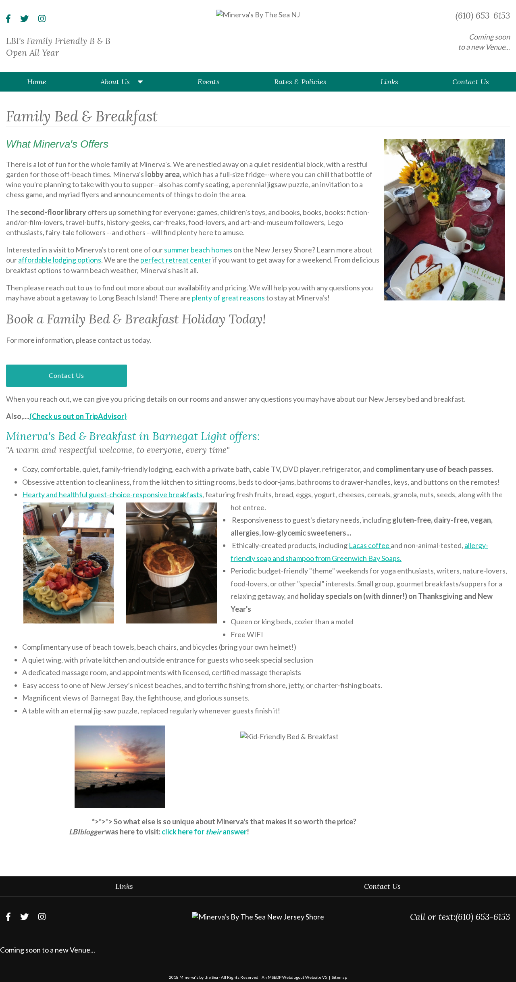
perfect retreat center (175, 259)
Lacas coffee (370, 545)
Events (209, 81)
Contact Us (470, 81)
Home (36, 81)
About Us (115, 81)
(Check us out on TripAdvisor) (78, 416)
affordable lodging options (59, 259)
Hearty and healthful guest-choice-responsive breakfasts (112, 494)
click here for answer (204, 831)
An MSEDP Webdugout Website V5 (294, 977)
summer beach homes (198, 249)
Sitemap (339, 977)
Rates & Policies (300, 81)
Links (389, 81)
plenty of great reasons (228, 297)
